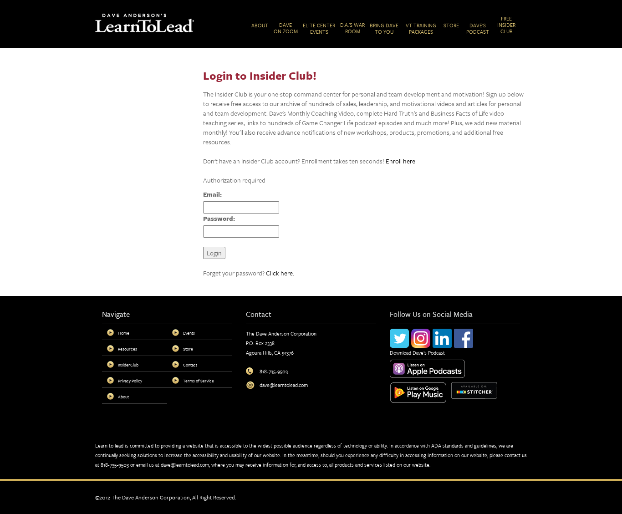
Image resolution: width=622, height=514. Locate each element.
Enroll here (400, 161)
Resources (127, 349)
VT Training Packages (421, 28)
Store (451, 25)
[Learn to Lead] (144, 22)
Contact (190, 364)
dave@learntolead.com (185, 464)
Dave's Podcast (477, 28)
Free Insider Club (506, 25)
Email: (212, 194)
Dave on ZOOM (286, 28)
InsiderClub (128, 364)
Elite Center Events (319, 28)
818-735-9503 (115, 464)
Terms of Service (198, 380)
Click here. (280, 273)
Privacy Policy (130, 380)
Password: (219, 218)
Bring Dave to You (384, 28)
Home (123, 333)
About (259, 25)
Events (189, 333)
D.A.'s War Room (352, 28)
